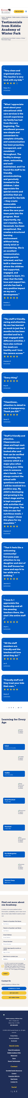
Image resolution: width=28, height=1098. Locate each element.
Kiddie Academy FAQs (14, 1053)
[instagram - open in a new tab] (14, 1091)
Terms (16, 969)
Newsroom (14, 1055)
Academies (8, 17)
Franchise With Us (14, 1076)
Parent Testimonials (14, 1061)
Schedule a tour (14, 988)
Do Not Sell (14, 1041)
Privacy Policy (14, 1035)
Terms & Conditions (14, 1038)
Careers (14, 1073)
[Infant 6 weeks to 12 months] (22, 733)
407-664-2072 (14, 993)
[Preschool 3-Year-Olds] (22, 813)
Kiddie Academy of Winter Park (20, 17)
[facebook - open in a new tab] (12, 1091)
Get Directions (14, 997)
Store (14, 1058)
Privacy (22, 969)
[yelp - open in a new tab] (16, 1091)
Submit (5, 973)
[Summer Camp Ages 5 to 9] (22, 869)
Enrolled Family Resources (14, 1070)
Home (3, 17)
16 (18, 707)
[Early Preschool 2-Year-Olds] (22, 788)
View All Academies (14, 1050)
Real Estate (14, 1079)
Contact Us (14, 1082)
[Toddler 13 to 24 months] (22, 759)
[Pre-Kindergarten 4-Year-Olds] (22, 842)
